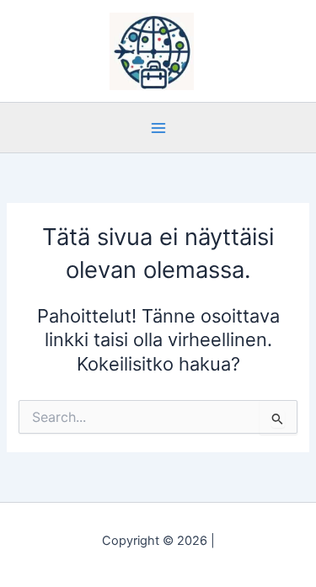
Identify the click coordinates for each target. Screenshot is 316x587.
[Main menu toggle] (157, 127)
